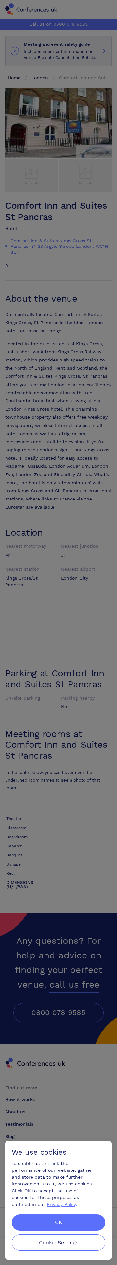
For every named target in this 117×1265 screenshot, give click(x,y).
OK (58, 1222)
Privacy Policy (62, 1204)
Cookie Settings (58, 1242)
